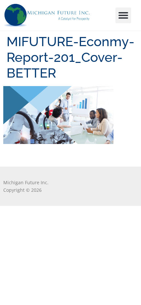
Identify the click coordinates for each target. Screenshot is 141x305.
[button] (123, 15)
